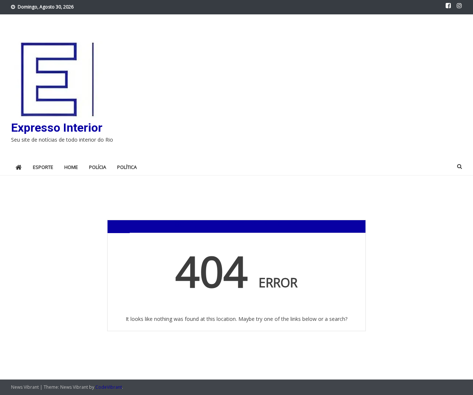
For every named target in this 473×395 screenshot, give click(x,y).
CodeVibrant (108, 387)
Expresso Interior (56, 128)
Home (71, 167)
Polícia (97, 167)
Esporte (43, 167)
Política (127, 167)
